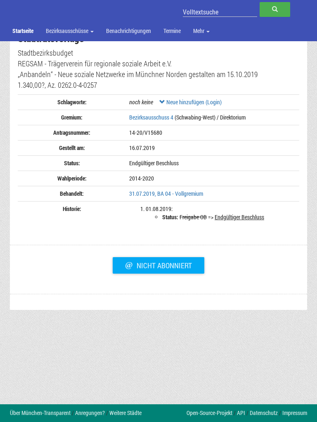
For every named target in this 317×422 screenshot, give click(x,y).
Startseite (22, 31)
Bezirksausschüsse (68, 31)
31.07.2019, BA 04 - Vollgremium (166, 193)
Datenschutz (264, 413)
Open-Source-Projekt (209, 413)
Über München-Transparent (40, 413)
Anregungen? (90, 413)
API (241, 413)
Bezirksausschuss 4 (151, 117)
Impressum (294, 413)
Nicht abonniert (158, 264)
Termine (172, 31)
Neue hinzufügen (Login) (193, 102)
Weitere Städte (125, 413)
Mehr (199, 31)
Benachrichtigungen (128, 31)
